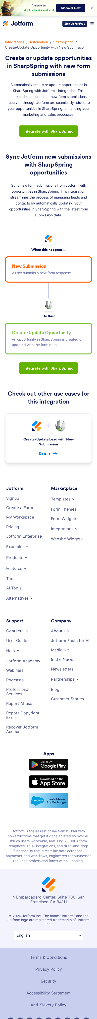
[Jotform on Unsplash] (86, 1010)
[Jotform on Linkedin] (29, 1010)
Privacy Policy (48, 958)
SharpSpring (62, 42)
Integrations (14, 42)
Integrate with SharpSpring (48, 131)
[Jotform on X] (20, 1010)
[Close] (92, 8)
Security (48, 970)
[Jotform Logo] (18, 24)
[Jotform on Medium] (39, 1010)
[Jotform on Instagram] (76, 1010)
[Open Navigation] (92, 24)
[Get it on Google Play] (48, 754)
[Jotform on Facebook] (10, 1010)
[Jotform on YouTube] (67, 1010)
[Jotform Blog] (48, 1010)
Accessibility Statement (48, 982)
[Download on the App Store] (48, 771)
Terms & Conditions (48, 946)
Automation (38, 42)
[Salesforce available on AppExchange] (48, 790)
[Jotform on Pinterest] (57, 1010)
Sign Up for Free (74, 24)
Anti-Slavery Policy (48, 994)
